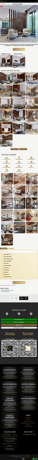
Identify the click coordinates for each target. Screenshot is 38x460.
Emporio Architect (15, 455)
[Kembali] (1, 3)
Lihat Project (19, 49)
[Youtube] (27, 434)
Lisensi (15, 285)
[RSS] (34, 434)
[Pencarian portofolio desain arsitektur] (26, 459)
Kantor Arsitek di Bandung (9, 390)
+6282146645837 (10, 334)
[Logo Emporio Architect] (3, 1)
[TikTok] (29, 434)
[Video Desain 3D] (28, 459)
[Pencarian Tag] (3, 3)
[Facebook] (23, 434)
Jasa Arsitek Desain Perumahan (7, 290)
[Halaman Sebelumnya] (23, 459)
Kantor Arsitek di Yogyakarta (10, 407)
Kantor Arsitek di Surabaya (28, 389)
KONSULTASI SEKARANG (19, 282)
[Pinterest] (30, 434)
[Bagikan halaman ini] (31, 459)
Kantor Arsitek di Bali (28, 376)
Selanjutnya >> (23, 149)
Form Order (19, 325)
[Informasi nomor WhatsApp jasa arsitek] (34, 459)
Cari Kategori (11, 248)
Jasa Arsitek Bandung (5, 291)
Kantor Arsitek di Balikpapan (10, 422)
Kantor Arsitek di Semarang (28, 405)
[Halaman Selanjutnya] (36, 459)
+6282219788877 (28, 334)
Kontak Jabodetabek (19, 319)
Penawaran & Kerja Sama (19, 327)
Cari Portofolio (4, 248)
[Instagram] (25, 434)
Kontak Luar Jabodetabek (19, 322)
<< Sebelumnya (14, 149)
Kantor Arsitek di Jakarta (9, 375)
